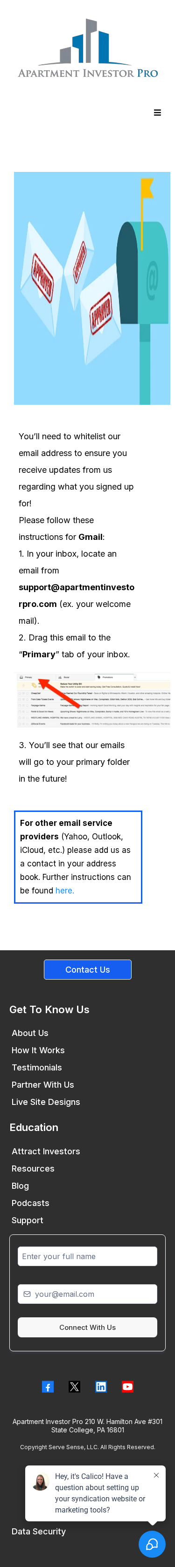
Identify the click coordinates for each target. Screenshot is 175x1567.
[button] (156, 113)
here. (65, 890)
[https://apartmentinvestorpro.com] (87, 48)
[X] (74, 1386)
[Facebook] (48, 1386)
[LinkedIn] (101, 1386)
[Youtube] (127, 1386)
